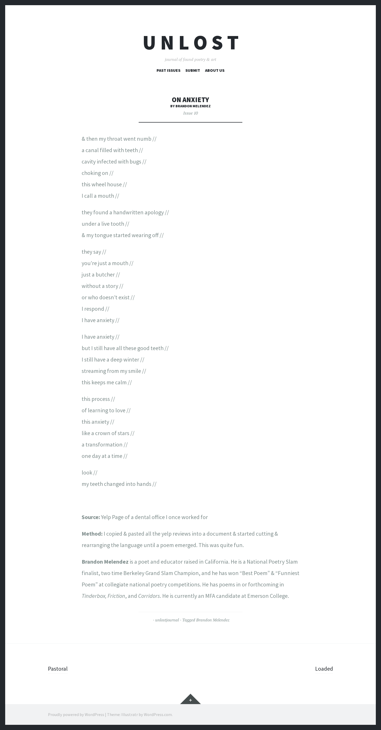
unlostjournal (167, 620)
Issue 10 (190, 113)
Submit (192, 70)
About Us (214, 70)
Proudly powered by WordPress (76, 714)
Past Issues (168, 70)
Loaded (324, 668)
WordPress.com (158, 714)
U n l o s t (191, 42)
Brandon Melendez (212, 620)
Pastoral (58, 668)
